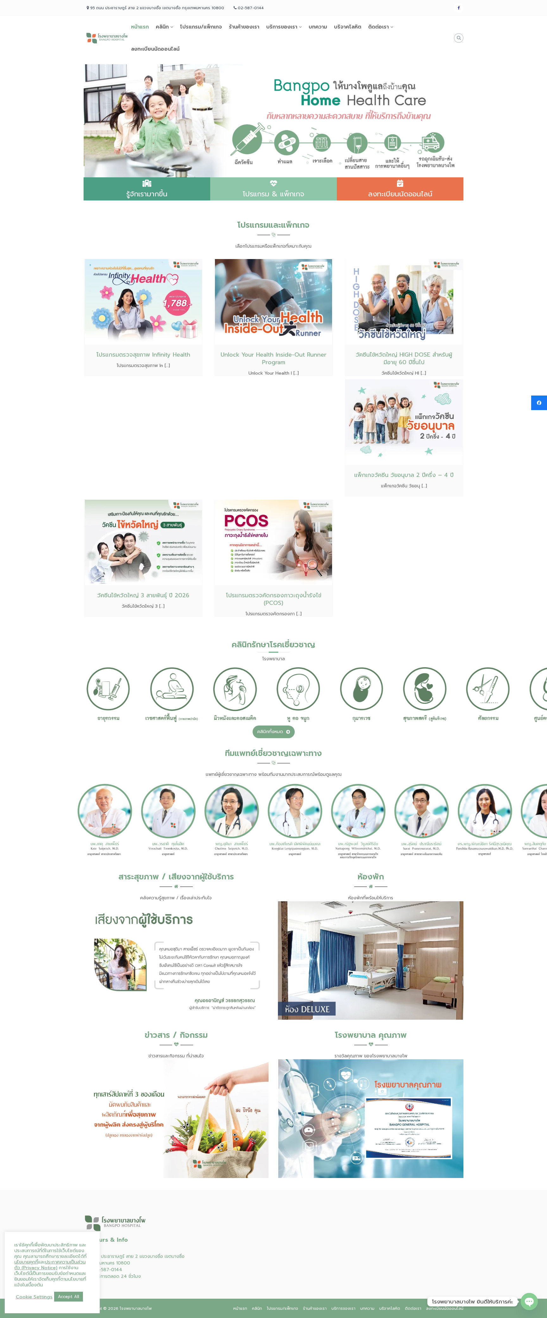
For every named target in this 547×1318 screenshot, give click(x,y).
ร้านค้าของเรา (244, 27)
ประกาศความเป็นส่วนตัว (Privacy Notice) (49, 1264)
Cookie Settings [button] (34, 1297)
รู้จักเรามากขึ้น (146, 194)
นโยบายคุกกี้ (26, 1262)
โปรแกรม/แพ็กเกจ (201, 27)
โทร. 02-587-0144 (103, 1269)
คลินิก (162, 27)
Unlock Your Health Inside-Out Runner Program (273, 358)
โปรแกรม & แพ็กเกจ (273, 194)
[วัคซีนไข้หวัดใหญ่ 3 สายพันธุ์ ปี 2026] (143, 542)
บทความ (318, 27)
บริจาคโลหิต (347, 27)
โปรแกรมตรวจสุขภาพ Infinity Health (143, 354)
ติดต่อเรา (378, 27)
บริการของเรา (281, 27)
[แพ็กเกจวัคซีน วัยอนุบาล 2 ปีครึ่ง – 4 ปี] (403, 421)
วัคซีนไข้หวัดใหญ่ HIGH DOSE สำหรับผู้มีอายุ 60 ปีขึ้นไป (404, 358)
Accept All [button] (68, 1297)
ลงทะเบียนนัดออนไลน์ (155, 49)
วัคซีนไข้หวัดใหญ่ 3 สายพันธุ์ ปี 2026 (143, 595)
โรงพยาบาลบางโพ (136, 1308)
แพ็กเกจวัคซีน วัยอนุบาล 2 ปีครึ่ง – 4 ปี (404, 475)
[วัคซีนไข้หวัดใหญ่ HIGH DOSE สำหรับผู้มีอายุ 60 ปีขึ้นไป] (403, 301)
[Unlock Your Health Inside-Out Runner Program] (273, 301)
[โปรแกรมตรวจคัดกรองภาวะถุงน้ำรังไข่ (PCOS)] (273, 542)
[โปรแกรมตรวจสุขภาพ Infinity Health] (143, 301)
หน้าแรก (140, 27)
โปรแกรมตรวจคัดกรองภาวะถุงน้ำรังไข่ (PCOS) (273, 599)
